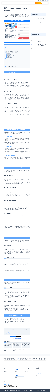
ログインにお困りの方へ (39, 376)
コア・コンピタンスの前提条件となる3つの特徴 (12, 51)
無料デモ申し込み (38, 368)
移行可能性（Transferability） (10, 54)
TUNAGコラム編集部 (7, 333)
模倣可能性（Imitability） (10, 53)
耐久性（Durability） (9, 57)
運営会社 (25, 2)
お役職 (19, 34)
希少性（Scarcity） (9, 56)
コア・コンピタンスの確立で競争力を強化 (11, 66)
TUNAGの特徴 (5, 367)
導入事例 (19, 2)
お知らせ (43, 0)
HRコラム (26, 371)
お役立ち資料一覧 (27, 367)
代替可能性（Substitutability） (10, 55)
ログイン (46, 0)
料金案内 (16, 2)
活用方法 (22, 2)
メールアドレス (20, 31)
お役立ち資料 (32, 2)
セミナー (28, 2)
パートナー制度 (39, 0)
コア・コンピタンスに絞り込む (11, 61)
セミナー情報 (27, 368)
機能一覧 (5, 368)
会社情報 (16, 377)
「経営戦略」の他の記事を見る (17, 338)
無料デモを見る (44, 2)
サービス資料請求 (38, 367)
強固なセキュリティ (6, 371)
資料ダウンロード (38, 2)
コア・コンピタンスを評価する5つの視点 (11, 52)
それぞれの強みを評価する (10, 60)
